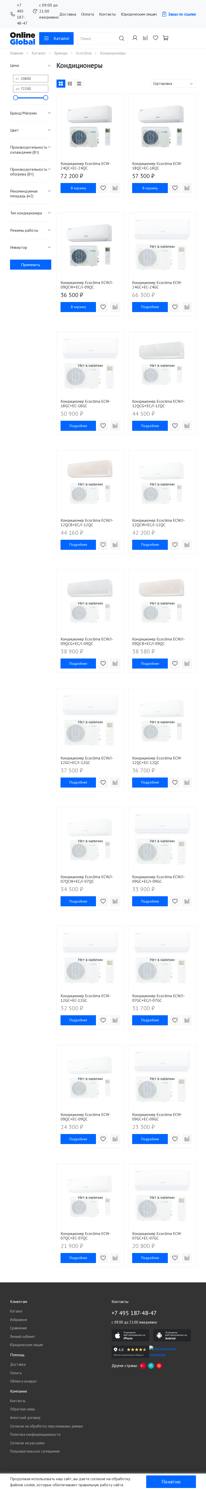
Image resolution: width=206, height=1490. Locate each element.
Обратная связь (22, 1409)
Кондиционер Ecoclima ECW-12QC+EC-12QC (157, 760)
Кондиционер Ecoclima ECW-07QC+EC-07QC (86, 1235)
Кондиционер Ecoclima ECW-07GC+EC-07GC (157, 1235)
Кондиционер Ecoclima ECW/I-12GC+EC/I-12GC (87, 760)
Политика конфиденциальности (35, 1434)
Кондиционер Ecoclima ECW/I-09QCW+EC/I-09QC (87, 284)
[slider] (15, 97)
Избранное (18, 1319)
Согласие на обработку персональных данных (46, 1426)
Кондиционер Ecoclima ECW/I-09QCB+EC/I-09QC (158, 641)
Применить (30, 264)
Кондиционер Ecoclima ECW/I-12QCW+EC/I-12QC (158, 522)
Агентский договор (25, 1417)
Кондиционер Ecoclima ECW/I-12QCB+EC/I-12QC (87, 522)
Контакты (107, 14)
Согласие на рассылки (27, 1443)
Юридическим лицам (139, 14)
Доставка (67, 14)
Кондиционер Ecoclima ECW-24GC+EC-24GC (157, 284)
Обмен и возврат (23, 1381)
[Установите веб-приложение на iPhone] (130, 1335)
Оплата (87, 14)
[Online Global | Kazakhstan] (151, 1365)
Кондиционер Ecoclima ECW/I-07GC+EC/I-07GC (158, 998)
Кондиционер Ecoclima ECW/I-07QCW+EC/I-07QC (87, 879)
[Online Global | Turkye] (143, 1365)
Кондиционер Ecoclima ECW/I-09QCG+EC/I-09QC (87, 641)
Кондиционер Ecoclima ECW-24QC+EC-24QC (86, 165)
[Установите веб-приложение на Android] (172, 1335)
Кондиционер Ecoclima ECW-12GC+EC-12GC (86, 998)
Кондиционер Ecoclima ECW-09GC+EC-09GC (157, 1116)
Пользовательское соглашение (35, 1451)
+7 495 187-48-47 (22, 14)
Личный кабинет (22, 1336)
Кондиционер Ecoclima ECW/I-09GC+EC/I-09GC (158, 879)
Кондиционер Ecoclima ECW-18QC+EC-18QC (157, 165)
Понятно (171, 1481)
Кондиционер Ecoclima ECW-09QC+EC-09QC (86, 1116)
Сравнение (18, 1328)
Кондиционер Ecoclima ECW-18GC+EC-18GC (86, 403)
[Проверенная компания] (168, 1352)
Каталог (61, 38)
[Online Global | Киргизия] (159, 1365)
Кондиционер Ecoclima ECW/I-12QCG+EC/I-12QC (158, 403)
